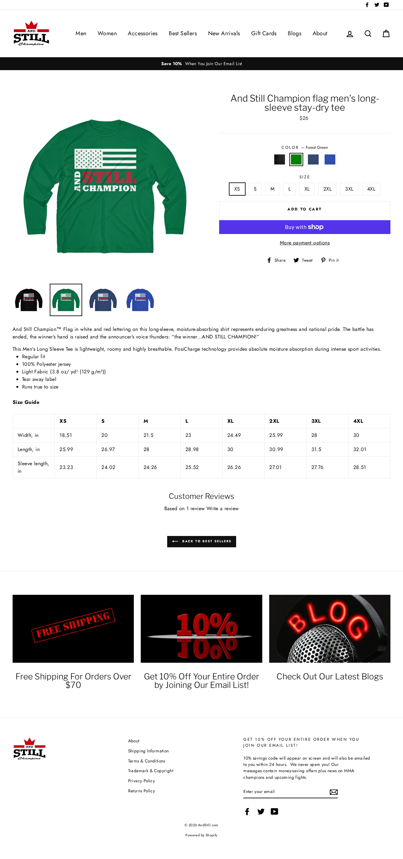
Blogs (294, 33)
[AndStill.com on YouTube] (274, 811)
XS (237, 188)
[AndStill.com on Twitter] (261, 811)
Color (304, 147)
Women (107, 33)
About (320, 33)
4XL (371, 188)
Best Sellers (183, 33)
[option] (201, 63)
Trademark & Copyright (150, 770)
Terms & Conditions (146, 761)
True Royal (330, 159)
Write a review (223, 508)
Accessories (142, 33)
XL (307, 188)
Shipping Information (148, 751)
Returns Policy (141, 791)
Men (81, 33)
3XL (349, 188)
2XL (327, 188)
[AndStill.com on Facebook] (247, 811)
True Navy (313, 159)
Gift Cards (264, 33)
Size (304, 177)
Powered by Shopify (201, 835)
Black (279, 159)
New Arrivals (224, 33)
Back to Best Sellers (206, 541)
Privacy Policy (141, 781)
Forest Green (296, 159)
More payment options (305, 242)
